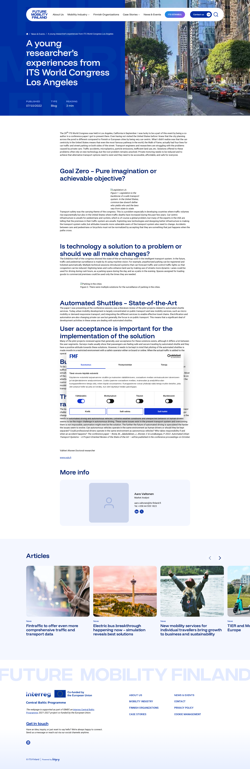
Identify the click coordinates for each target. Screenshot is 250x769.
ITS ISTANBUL (175, 14)
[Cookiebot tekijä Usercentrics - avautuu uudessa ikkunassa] (169, 356)
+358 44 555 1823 (147, 506)
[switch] (110, 401)
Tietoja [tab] (164, 365)
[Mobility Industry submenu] (88, 14)
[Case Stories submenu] (139, 14)
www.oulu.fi (65, 457)
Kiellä (87, 411)
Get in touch (37, 723)
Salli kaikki (162, 411)
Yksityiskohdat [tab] (125, 365)
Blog (54, 105)
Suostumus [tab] (86, 365)
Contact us (198, 14)
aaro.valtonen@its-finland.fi (147, 503)
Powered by (51, 759)
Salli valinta (125, 411)
